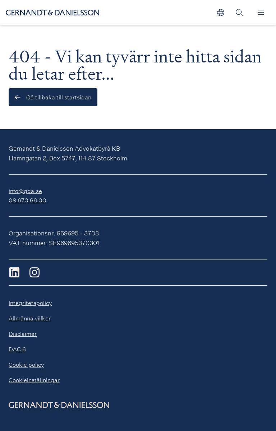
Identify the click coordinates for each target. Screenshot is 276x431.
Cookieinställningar (34, 380)
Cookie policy (26, 364)
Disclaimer (23, 333)
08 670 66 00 (27, 200)
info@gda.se (25, 191)
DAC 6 (17, 349)
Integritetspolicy (30, 302)
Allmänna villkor (30, 318)
